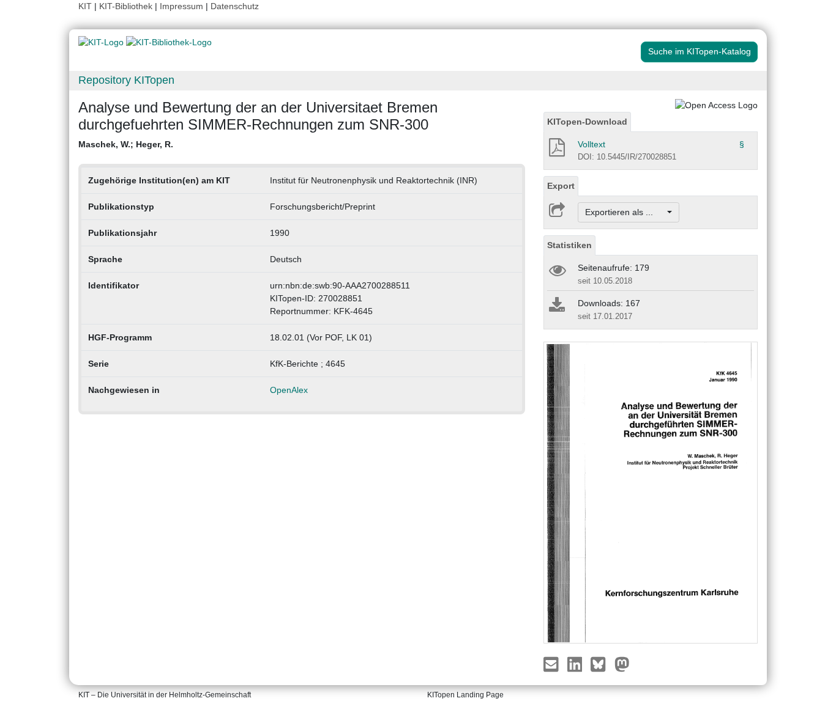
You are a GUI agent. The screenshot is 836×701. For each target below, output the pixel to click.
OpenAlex (289, 390)
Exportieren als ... (625, 212)
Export (561, 186)
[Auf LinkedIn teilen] (576, 664)
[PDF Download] (556, 151)
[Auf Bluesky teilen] (601, 664)
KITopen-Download (587, 122)
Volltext (591, 144)
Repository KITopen (126, 80)
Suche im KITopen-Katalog (699, 51)
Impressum (181, 6)
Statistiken (569, 245)
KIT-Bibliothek (127, 6)
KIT (85, 6)
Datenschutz (235, 6)
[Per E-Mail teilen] (552, 664)
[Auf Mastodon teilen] (622, 664)
